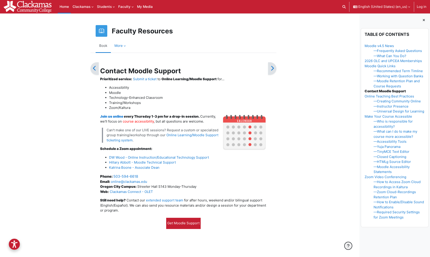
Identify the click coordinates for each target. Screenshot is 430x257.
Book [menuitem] (103, 45)
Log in (421, 6)
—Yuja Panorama (387, 147)
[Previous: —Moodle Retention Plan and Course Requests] (94, 68)
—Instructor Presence (391, 106)
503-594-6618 (125, 176)
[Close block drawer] (424, 20)
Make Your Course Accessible (388, 116)
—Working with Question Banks (398, 76)
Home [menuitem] (64, 6)
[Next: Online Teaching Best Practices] (272, 68)
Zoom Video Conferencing (385, 177)
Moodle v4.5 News (379, 46)
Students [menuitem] (104, 6)
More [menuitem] (118, 45)
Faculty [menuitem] (124, 6)
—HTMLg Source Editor (392, 162)
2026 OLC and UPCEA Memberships (393, 61)
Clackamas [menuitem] (81, 6)
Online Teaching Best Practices (389, 96)
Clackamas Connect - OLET (131, 192)
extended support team (164, 200)
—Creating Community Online (397, 101)
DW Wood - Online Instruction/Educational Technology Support (159, 157)
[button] (344, 6)
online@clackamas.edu (129, 181)
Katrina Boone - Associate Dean (134, 167)
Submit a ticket (145, 79)
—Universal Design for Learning (399, 111)
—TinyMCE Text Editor (391, 151)
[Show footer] (348, 246)
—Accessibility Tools (390, 141)
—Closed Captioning (390, 157)
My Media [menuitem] (145, 6)
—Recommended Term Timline (398, 71)
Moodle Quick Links (380, 66)
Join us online (111, 116)
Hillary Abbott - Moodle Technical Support (142, 162)
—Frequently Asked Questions (398, 51)
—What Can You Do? (390, 56)
